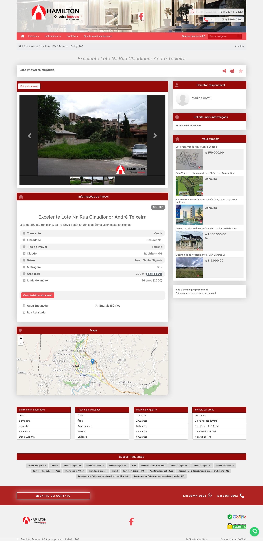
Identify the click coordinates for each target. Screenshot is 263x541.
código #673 (95, 465)
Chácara (82, 436)
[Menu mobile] (22, 36)
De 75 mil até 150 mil (206, 420)
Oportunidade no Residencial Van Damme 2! (200, 254)
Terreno (63, 46)
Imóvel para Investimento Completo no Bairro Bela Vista (207, 228)
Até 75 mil (200, 415)
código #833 (72, 465)
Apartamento (85, 426)
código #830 (202, 465)
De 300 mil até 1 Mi (205, 431)
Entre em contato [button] (55, 495)
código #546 (225, 465)
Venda (34, 46)
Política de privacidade (196, 539)
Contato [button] (71, 36)
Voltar (240, 46)
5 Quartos (141, 436)
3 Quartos (141, 426)
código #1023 (74, 471)
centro (22, 415)
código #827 (41, 471)
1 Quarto (141, 415)
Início (24, 46)
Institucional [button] (51, 36)
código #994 (179, 465)
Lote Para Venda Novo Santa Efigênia (196, 146)
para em (204, 471)
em (153, 465)
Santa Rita (25, 420)
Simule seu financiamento (98, 36)
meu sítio (24, 426)
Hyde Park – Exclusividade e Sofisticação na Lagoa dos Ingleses (206, 200)
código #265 (117, 465)
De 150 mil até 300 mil (207, 426)
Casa (80, 415)
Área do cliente (193, 36)
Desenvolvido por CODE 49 (233, 539)
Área (80, 420)
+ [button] (21, 338)
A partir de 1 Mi (203, 436)
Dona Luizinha (27, 436)
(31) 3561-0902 (232, 19)
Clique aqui (182, 293)
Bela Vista (24, 431)
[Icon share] (141, 15)
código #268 (37, 466)
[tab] (29, 86)
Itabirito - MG (48, 46)
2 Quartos (141, 420)
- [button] (21, 343)
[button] (30, 136)
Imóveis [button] (32, 36)
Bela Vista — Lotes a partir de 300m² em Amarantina (205, 173)
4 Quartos (141, 431)
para (98, 471)
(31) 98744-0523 (231, 11)
